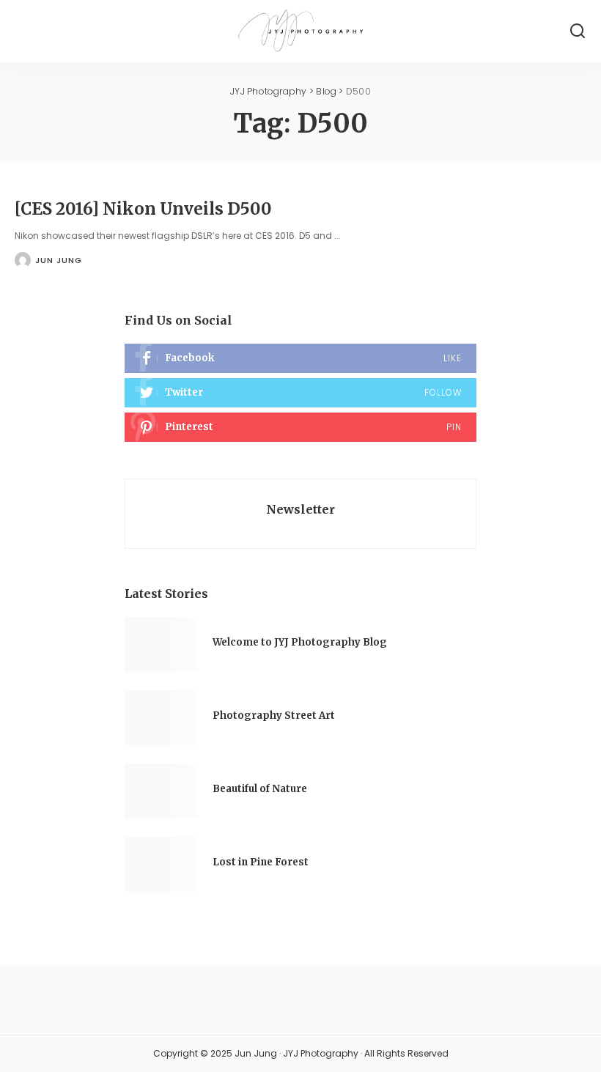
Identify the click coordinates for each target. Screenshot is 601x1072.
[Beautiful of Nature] (161, 791)
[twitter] (300, 392)
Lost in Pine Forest (261, 862)
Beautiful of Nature (260, 789)
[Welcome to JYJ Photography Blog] (161, 644)
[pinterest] (300, 427)
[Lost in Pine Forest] (161, 864)
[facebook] (300, 358)
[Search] (577, 31)
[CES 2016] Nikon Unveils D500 (143, 209)
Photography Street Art (274, 715)
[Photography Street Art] (161, 717)
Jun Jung (58, 260)
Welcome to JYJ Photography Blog (300, 642)
